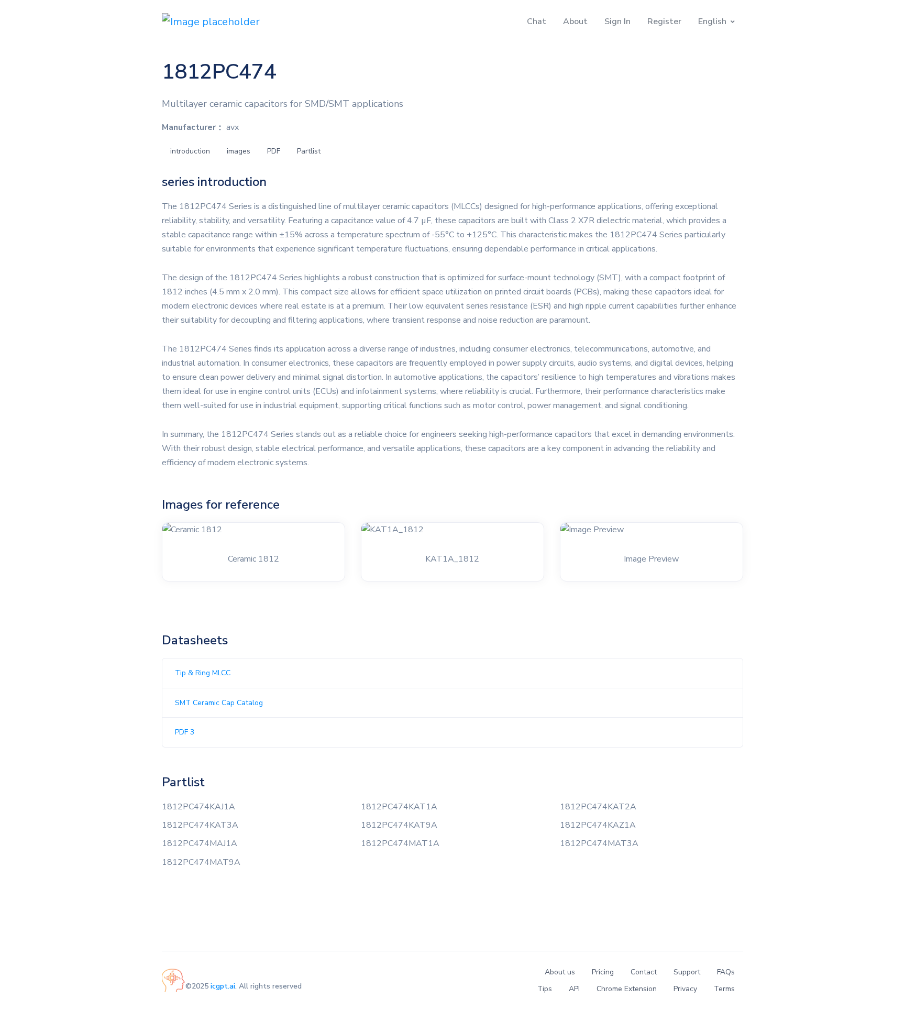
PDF (273, 151)
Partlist (309, 151)
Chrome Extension (627, 989)
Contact (644, 972)
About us (560, 972)
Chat (536, 21)
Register (664, 21)
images (238, 151)
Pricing (603, 972)
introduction (190, 151)
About (575, 21)
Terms (724, 989)
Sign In (617, 21)
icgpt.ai (223, 986)
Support (687, 972)
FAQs (726, 972)
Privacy (685, 989)
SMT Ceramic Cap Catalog (219, 703)
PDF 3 (184, 732)
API (574, 989)
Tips (544, 989)
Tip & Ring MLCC (202, 673)
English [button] (712, 21)
